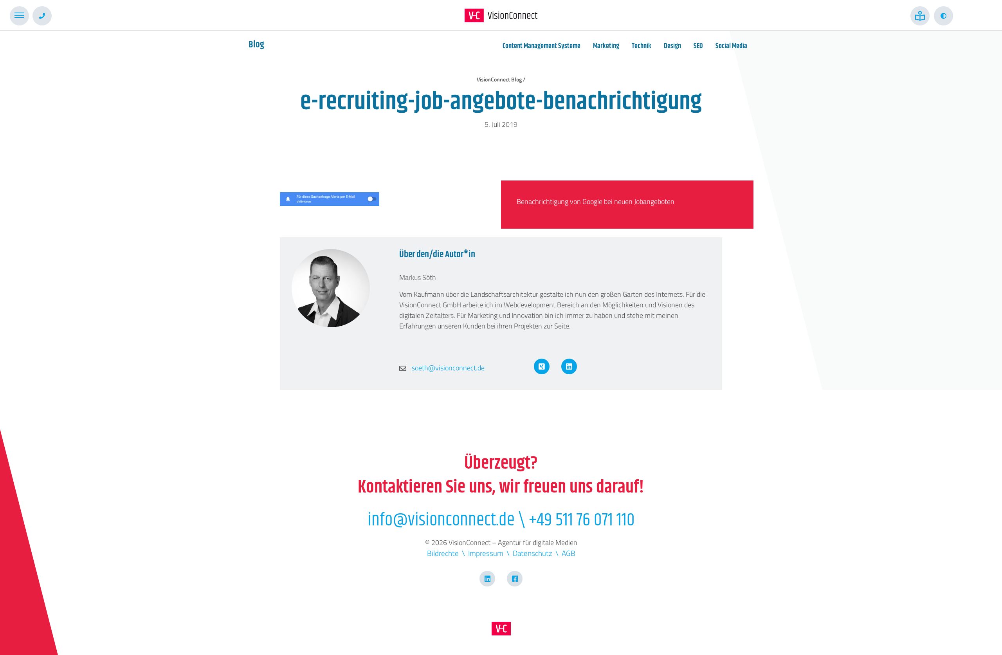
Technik (641, 46)
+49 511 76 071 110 (582, 520)
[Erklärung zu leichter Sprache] (920, 15)
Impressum (485, 553)
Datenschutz (532, 553)
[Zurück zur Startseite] (501, 15)
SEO (698, 46)
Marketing (606, 46)
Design (672, 46)
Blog (256, 45)
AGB (568, 553)
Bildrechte (443, 553)
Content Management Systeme (541, 46)
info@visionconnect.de (441, 520)
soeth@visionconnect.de (447, 368)
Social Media (731, 46)
